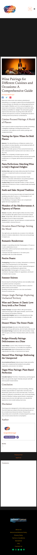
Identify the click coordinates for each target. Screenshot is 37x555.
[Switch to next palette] (34, 9)
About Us (18, 530)
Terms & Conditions (18, 538)
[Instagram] (16, 549)
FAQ (18, 543)
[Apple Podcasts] (24, 549)
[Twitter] (6, 97)
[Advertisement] (18, 37)
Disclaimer (18, 541)
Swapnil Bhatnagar (10, 433)
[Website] (17, 437)
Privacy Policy (18, 535)
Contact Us (18, 546)
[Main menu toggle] (30, 9)
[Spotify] (21, 549)
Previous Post (18, 454)
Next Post (18, 457)
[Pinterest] (10, 97)
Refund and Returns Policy (18, 532)
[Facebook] (3, 97)
